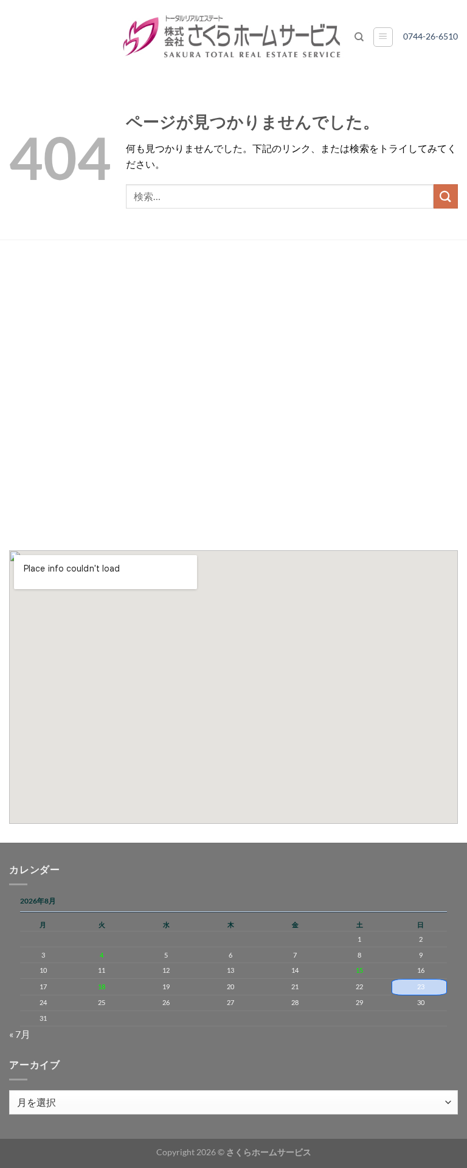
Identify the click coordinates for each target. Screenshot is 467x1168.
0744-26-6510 (434, 36)
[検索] (359, 37)
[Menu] (383, 37)
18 (101, 986)
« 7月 (19, 1034)
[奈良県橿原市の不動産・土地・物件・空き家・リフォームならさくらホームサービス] (233, 37)
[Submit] (446, 196)
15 (359, 970)
